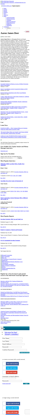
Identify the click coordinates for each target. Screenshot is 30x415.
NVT (11, 175)
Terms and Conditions (6, 321)
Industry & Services (11, 21)
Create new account (24, 352)
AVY (17, 175)
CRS (23, 191)
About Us (5, 15)
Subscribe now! (4, 151)
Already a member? (12, 334)
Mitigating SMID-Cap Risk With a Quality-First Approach (14, 301)
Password (5, 347)
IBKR (26, 191)
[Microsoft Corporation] (6, 255)
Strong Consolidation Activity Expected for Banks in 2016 (14, 89)
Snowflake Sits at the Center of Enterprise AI (12, 181)
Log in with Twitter (12, 408)
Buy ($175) (3, 227)
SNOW (12, 191)
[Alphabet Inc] (4, 269)
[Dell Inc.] (3, 267)
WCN (16, 211)
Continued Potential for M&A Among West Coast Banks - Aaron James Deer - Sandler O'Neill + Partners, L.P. (14, 107)
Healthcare (8, 24)
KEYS (12, 211)
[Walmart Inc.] (4, 260)
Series (4, 16)
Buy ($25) (3, 178)
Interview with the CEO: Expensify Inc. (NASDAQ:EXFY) (14, 283)
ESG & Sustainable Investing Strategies (10, 240)
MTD (21, 211)
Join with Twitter (12, 368)
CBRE (4, 192)
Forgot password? (6, 383)
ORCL (18, 191)
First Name (5, 338)
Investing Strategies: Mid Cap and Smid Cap (12, 219)
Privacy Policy (4, 323)
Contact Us (6, 26)
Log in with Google (12, 412)
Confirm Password (7, 350)
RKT (19, 211)
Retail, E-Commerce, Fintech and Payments (11, 229)
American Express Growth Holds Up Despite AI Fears (13, 311)
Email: (2, 158)
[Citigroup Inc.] (4, 263)
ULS (24, 211)
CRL (14, 175)
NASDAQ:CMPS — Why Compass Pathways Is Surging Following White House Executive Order (14, 129)
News (4, 13)
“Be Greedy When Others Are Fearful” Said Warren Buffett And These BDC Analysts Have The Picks (14, 132)
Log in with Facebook (13, 403)
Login (27, 31)
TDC (15, 191)
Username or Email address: (10, 376)
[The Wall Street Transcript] (7, 1)
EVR (2, 192)
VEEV (27, 211)
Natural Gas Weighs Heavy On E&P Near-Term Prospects (14, 292)
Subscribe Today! (5, 318)
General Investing (10, 17)
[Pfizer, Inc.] (4, 257)
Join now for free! (11, 332)
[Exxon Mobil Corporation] (7, 264)
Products (5, 12)
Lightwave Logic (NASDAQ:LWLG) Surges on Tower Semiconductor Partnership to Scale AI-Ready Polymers (13, 136)
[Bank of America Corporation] (8, 265)
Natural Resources (10, 22)
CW (21, 191)
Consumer (8, 20)
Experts (5, 9)
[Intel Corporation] (5, 256)
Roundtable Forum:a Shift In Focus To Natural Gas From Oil (15, 296)
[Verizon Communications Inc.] (8, 268)
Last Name (5, 341)
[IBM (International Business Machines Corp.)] (12, 261)
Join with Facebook (12, 363)
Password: (5, 381)
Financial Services (10, 19)
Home (4, 8)
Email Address (6, 344)
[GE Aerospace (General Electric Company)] (11, 259)
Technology (9, 25)
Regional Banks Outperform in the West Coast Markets (13, 92)
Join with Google (11, 372)
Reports (5, 11)
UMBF (20, 175)
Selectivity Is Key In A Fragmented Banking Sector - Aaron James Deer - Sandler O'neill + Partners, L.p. (14, 112)
